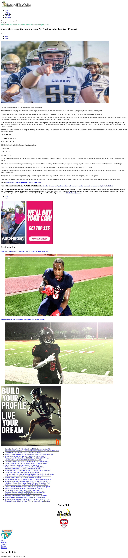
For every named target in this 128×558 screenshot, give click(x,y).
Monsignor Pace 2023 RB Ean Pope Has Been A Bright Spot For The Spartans (22, 319)
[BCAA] (64, 518)
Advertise (4, 548)
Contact (3, 546)
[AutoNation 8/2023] (27, 243)
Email (6, 38)
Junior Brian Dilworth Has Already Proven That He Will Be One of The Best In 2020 (24, 251)
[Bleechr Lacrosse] (31, 445)
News (2, 540)
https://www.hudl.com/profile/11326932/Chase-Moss (23, 182)
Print (6, 36)
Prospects (4, 544)
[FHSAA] (7, 539)
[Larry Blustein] (16, 7)
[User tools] (1, 33)
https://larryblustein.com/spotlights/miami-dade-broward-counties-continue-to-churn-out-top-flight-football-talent (77, 186)
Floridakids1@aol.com (73, 193)
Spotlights (4, 542)
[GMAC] (64, 528)
